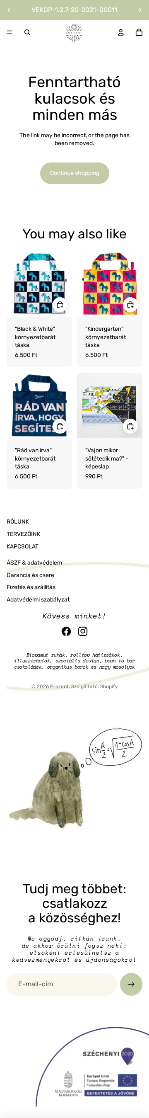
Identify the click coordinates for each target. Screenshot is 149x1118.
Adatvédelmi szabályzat (38, 599)
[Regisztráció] (131, 984)
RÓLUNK (18, 521)
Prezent (59, 686)
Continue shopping (74, 173)
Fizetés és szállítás (31, 587)
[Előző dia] (9, 10)
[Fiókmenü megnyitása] (121, 32)
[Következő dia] (140, 10)
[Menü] (9, 32)
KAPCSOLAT (22, 546)
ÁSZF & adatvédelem (34, 562)
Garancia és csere (30, 575)
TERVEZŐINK (23, 534)
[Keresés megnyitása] (27, 32)
